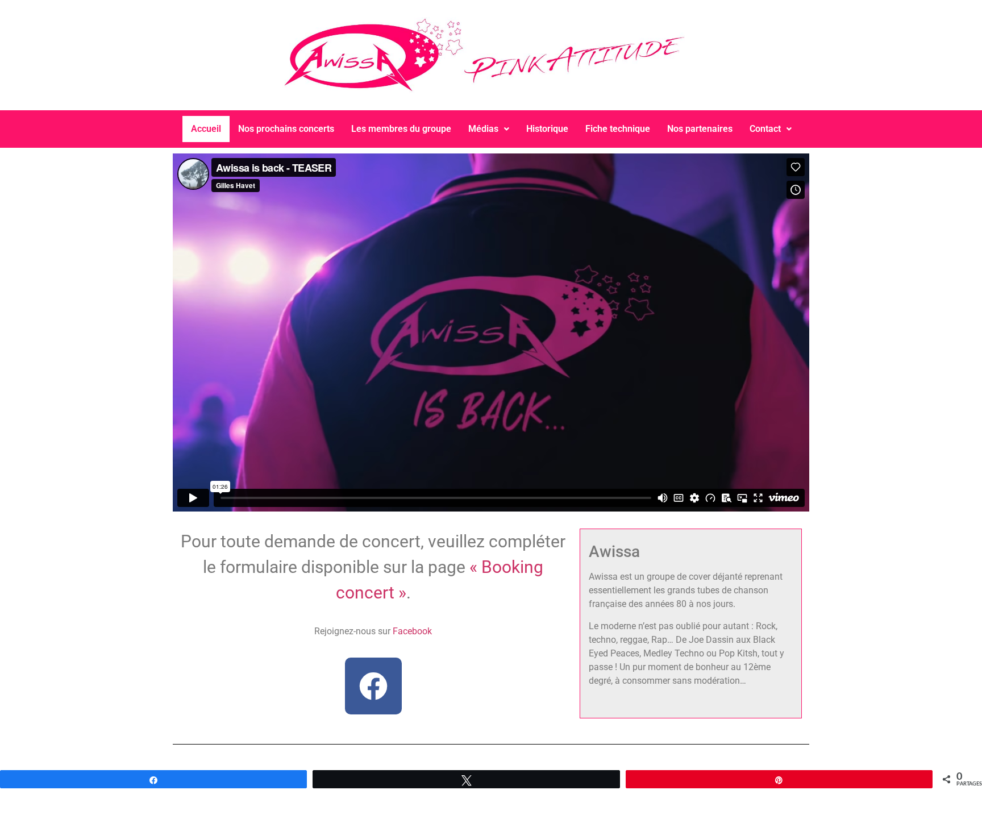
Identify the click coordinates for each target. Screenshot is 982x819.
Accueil (206, 128)
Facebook (412, 631)
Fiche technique (617, 128)
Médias (483, 128)
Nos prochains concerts (286, 128)
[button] (489, 129)
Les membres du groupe (401, 128)
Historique (547, 128)
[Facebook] (373, 686)
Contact (765, 128)
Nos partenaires (700, 128)
